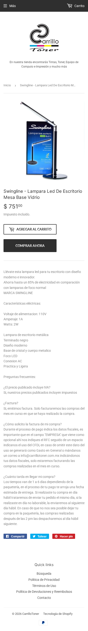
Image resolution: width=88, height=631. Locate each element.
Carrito (79, 6)
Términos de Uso (44, 586)
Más (12, 6)
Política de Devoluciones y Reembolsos (44, 591)
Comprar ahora (30, 246)
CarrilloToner (30, 614)
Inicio (7, 85)
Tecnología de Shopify (58, 614)
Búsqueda (44, 573)
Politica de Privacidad (44, 580)
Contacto (44, 598)
